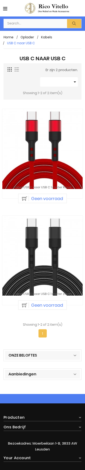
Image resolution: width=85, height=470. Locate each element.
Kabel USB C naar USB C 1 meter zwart (42, 294)
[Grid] (10, 69)
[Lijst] (17, 69)
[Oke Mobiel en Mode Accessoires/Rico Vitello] (42, 433)
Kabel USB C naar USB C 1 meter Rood (42, 187)
